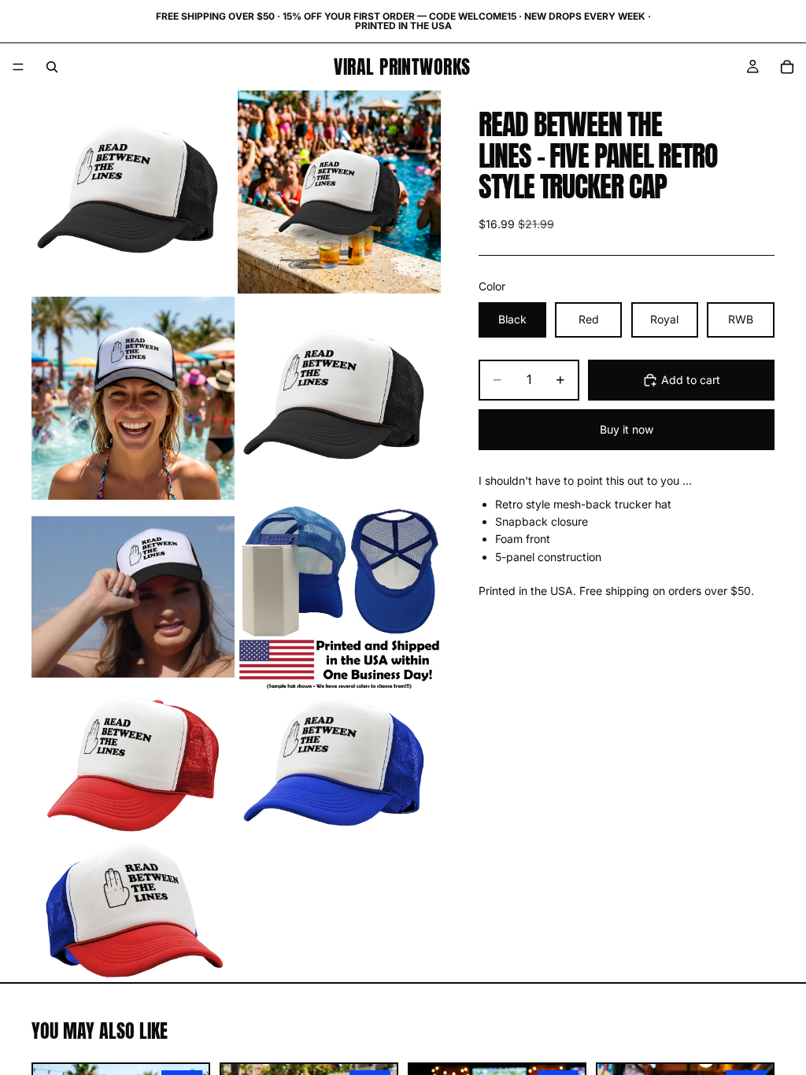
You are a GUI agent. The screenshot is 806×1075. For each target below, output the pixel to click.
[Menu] (18, 67)
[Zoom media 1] (133, 192)
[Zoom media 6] (339, 596)
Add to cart (690, 379)
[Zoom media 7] (133, 765)
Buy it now (626, 429)
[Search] (52, 67)
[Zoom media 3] (133, 398)
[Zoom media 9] (133, 911)
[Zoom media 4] (339, 398)
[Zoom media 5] (133, 596)
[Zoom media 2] (339, 192)
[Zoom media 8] (339, 765)
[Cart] (787, 67)
